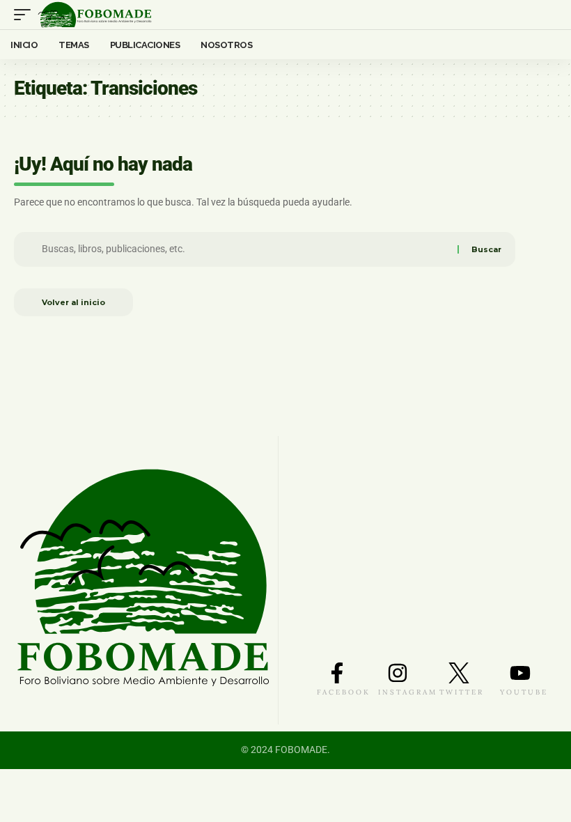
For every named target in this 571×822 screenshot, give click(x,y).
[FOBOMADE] (95, 14)
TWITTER (461, 692)
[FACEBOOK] (337, 672)
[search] (547, 15)
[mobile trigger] (26, 14)
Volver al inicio (73, 302)
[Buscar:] (245, 249)
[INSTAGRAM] (397, 672)
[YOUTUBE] (520, 672)
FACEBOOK (343, 692)
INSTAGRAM (407, 692)
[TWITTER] (458, 672)
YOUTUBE (524, 692)
